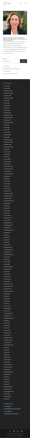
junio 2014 (7, 298)
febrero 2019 (7, 191)
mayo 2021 (7, 127)
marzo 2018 (7, 215)
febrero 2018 (7, 218)
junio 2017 (7, 237)
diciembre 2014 (8, 284)
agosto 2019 (7, 176)
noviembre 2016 (8, 249)
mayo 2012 (7, 352)
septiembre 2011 (8, 372)
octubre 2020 (7, 144)
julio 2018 (6, 205)
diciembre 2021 (8, 115)
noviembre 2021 (8, 117)
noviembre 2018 (8, 196)
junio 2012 (7, 350)
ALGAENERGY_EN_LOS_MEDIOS (11, 68)
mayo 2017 (7, 240)
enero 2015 (7, 281)
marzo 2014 (7, 306)
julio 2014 (6, 296)
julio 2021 (6, 125)
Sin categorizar (7, 71)
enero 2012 (7, 362)
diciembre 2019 (8, 166)
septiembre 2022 (8, 98)
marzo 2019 (7, 188)
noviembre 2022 (8, 93)
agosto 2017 (7, 232)
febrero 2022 (7, 112)
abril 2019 (7, 186)
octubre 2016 (7, 252)
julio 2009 (6, 399)
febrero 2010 (7, 396)
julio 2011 (6, 377)
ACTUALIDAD (6, 66)
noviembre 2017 (8, 225)
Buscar (5, 58)
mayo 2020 (7, 154)
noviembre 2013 (8, 313)
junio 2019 (7, 181)
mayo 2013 (7, 325)
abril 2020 (7, 156)
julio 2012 (6, 347)
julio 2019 (6, 178)
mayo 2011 (7, 381)
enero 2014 (7, 311)
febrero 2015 (7, 279)
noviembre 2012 (8, 340)
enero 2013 (7, 335)
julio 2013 (6, 320)
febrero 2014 (7, 308)
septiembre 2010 (8, 391)
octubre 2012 (7, 342)
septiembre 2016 (8, 254)
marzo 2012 (7, 357)
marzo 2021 (7, 132)
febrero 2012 (7, 359)
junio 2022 (7, 103)
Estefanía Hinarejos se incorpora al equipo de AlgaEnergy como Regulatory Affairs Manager (15, 39)
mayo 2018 (7, 210)
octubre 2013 (7, 315)
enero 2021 (7, 137)
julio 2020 (6, 149)
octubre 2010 (7, 389)
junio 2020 (7, 152)
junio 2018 (7, 208)
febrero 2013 (7, 333)
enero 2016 (7, 264)
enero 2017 (7, 245)
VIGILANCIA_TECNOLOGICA (10, 73)
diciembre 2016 (8, 247)
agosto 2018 (7, 203)
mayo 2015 (7, 274)
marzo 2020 (7, 159)
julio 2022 (6, 100)
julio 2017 (6, 235)
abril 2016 (7, 259)
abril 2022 (7, 108)
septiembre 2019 (8, 174)
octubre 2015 (7, 269)
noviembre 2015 (8, 267)
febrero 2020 (7, 161)
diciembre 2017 (8, 223)
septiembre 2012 (8, 345)
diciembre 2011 (8, 364)
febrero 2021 (7, 134)
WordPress (20, 435)
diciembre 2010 (8, 386)
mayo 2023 (7, 88)
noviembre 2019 (8, 169)
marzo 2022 (7, 110)
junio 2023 (7, 86)
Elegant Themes (18, 434)
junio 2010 (7, 394)
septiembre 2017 (8, 230)
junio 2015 (7, 271)
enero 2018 (7, 220)
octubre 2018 (7, 198)
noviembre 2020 (8, 142)
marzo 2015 (7, 276)
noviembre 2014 (8, 286)
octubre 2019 (7, 171)
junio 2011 (7, 379)
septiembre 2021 (8, 122)
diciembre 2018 (8, 193)
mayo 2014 (7, 301)
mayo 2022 (7, 105)
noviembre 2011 (8, 367)
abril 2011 (7, 384)
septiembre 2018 (8, 200)
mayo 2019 (7, 183)
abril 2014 (7, 303)
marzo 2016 (7, 262)
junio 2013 (7, 323)
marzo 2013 (7, 330)
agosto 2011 (7, 374)
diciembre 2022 (8, 90)
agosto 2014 (7, 293)
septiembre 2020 (8, 147)
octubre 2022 (7, 95)
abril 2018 (7, 213)
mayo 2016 (7, 257)
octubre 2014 (7, 289)
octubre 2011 (7, 369)
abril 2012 (7, 355)
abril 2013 (7, 328)
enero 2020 (7, 164)
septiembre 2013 (8, 318)
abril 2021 (7, 130)
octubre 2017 (7, 227)
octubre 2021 (7, 120)
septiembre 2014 (8, 291)
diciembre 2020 (8, 139)
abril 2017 (7, 242)
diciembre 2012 (8, 337)
